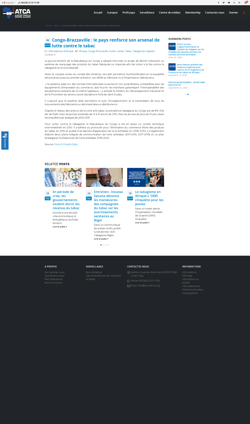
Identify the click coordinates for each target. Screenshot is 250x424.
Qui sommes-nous (55, 272)
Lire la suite (59, 226)
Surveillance (147, 12)
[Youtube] (229, 2)
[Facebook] (218, 2)
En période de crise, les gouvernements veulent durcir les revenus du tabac (66, 200)
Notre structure (53, 282)
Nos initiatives (94, 272)
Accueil (98, 12)
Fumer (112, 51)
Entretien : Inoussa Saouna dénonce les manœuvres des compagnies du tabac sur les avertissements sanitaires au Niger (108, 206)
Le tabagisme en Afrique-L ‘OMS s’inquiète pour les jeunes (149, 198)
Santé (120, 51)
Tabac (128, 51)
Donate (5, 143)
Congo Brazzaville (98, 51)
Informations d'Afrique (60, 51)
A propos (112, 12)
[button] (244, 12)
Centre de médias (169, 12)
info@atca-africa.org (149, 285)
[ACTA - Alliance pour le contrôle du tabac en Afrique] (16, 12)
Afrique (83, 51)
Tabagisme (139, 51)
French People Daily (66, 144)
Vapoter (150, 51)
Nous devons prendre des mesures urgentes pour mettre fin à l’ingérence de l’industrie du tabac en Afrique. (186, 68)
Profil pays (128, 12)
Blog (56, 25)
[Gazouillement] (223, 2)
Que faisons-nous (54, 275)
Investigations (190, 293)
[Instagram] (234, 2)
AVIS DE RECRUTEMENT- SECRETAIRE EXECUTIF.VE (186, 83)
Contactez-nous (214, 12)
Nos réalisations (54, 279)
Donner (233, 12)
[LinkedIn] (239, 2)
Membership (192, 12)
